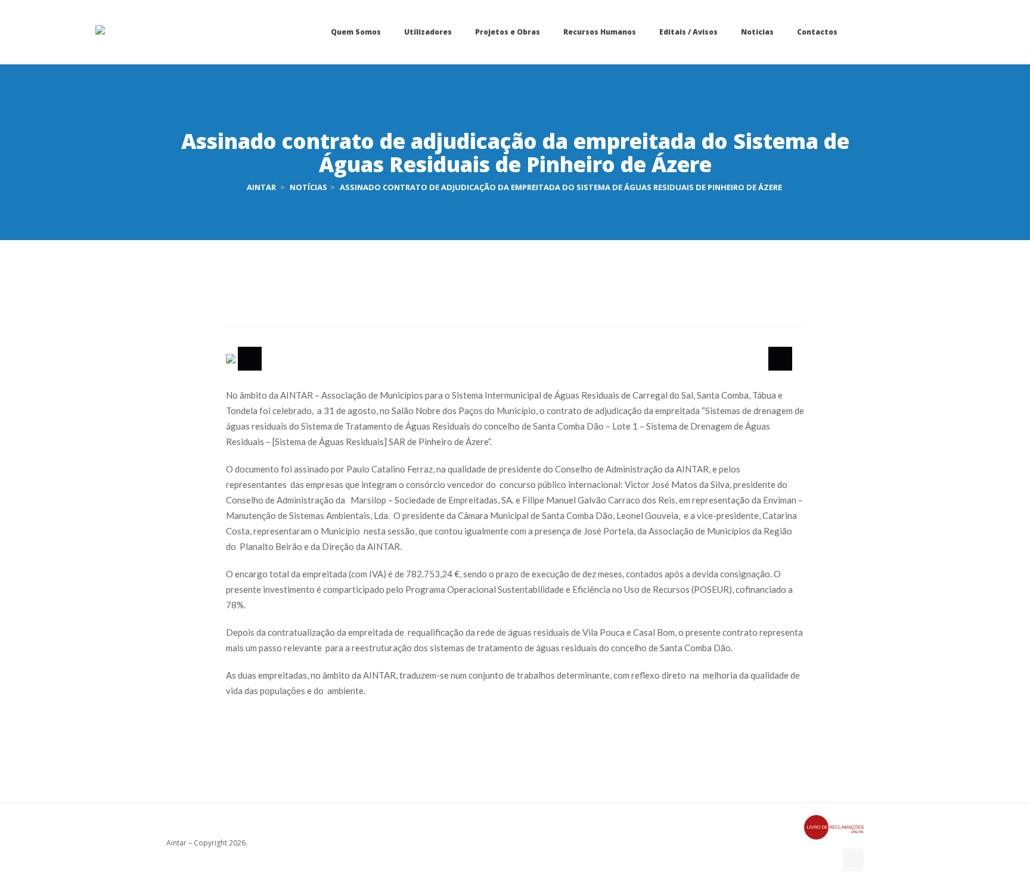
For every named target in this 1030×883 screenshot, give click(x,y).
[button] (250, 359)
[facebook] (853, 859)
